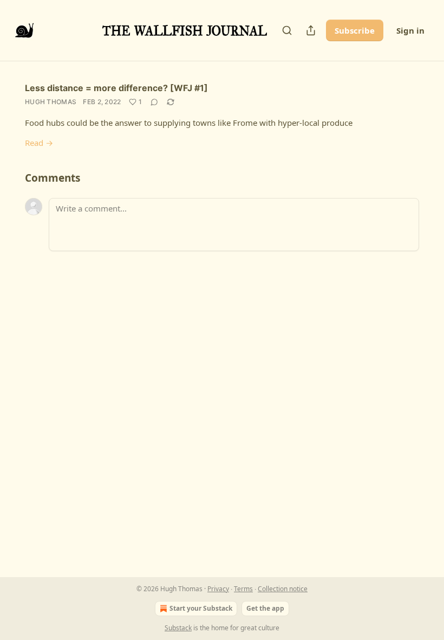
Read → (39, 142)
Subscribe (355, 30)
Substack (178, 627)
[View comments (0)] (154, 101)
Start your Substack (200, 608)
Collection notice (283, 588)
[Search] (287, 30)
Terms (243, 588)
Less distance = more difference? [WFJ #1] (116, 87)
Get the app (265, 608)
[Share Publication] (311, 30)
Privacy (218, 588)
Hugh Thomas (50, 102)
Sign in (410, 30)
